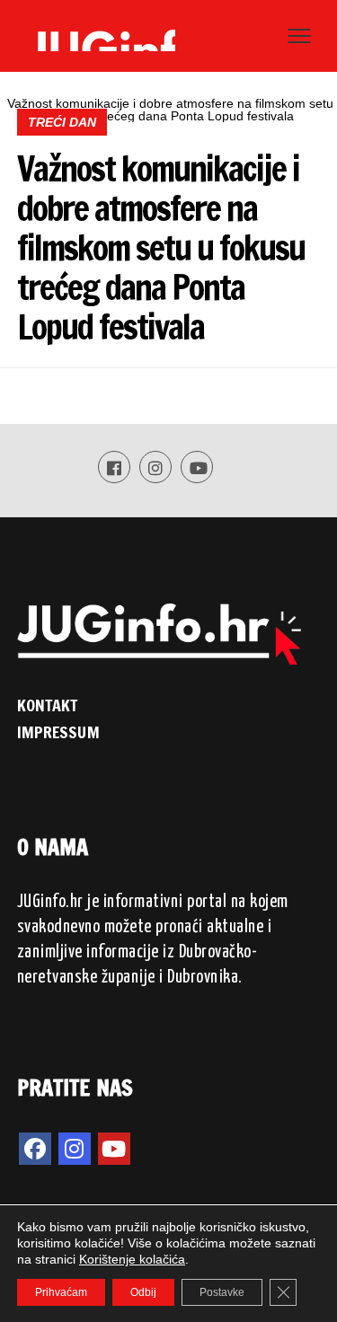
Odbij (143, 1292)
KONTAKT (47, 705)
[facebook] (35, 1149)
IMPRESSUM (58, 732)
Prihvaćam (61, 1292)
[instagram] (74, 1149)
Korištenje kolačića (132, 1259)
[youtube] (114, 1149)
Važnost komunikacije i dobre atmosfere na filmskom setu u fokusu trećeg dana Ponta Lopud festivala (161, 248)
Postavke (222, 1292)
